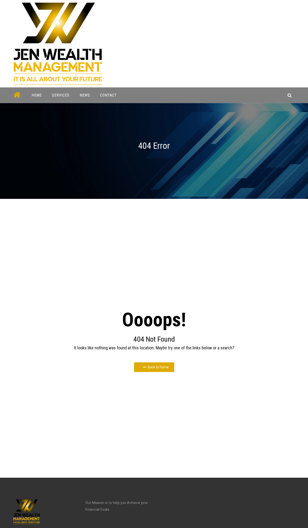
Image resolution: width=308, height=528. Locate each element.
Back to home (158, 367)
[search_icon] (289, 95)
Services (61, 95)
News (85, 95)
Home (37, 95)
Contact (108, 95)
